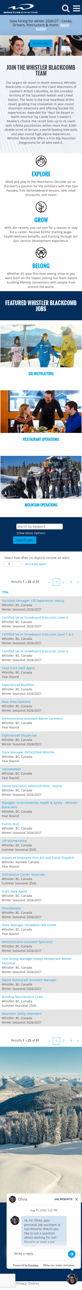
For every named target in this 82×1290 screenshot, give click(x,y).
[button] (76, 8)
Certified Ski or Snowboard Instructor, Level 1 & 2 (37, 634)
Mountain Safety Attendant (22, 1014)
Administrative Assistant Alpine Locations (32, 718)
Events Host (10, 824)
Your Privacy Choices (24, 1283)
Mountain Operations (41, 505)
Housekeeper (11, 769)
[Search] (65, 8)
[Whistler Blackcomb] (19, 8)
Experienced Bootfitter (18, 685)
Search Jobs (41, 43)
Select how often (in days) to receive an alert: (37, 558)
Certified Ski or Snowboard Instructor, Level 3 (35, 651)
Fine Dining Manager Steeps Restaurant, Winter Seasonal (37, 961)
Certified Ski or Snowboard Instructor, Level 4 (35, 617)
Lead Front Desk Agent (18, 668)
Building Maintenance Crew (22, 997)
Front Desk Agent (14, 891)
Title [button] (5, 592)
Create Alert (37, 564)
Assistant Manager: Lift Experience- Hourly (33, 601)
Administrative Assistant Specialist (27, 942)
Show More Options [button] (31, 533)
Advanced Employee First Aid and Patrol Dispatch (38, 858)
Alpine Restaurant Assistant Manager (29, 980)
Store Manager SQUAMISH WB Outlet (29, 925)
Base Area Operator (16, 702)
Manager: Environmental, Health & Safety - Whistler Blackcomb (39, 805)
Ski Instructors (41, 373)
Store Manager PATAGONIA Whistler (28, 752)
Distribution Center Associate (23, 874)
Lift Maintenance (14, 841)
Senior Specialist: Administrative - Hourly (32, 786)
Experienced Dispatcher (19, 735)
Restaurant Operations (41, 439)
